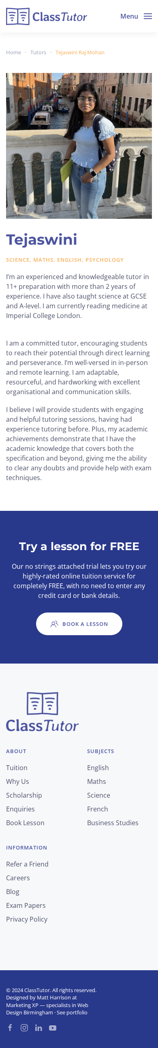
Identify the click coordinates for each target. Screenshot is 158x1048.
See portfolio (72, 1012)
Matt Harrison (54, 997)
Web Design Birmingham (47, 1008)
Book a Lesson (85, 624)
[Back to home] (46, 16)
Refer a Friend (27, 864)
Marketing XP (22, 1005)
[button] (136, 16)
